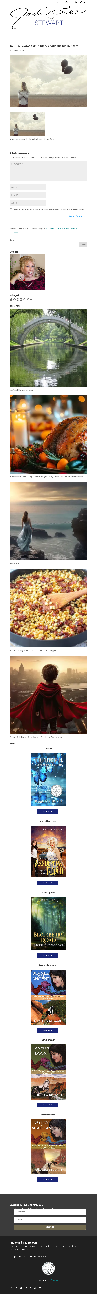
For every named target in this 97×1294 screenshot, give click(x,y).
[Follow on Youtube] (85, 2)
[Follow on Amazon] (57, 2)
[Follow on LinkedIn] (71, 2)
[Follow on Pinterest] (76, 2)
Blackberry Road (48, 892)
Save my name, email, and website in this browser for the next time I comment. (49, 209)
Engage (54, 1280)
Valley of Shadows (48, 1114)
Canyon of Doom (48, 1039)
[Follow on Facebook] (62, 2)
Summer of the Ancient (48, 965)
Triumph (48, 748)
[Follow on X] (81, 2)
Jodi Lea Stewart (18, 50)
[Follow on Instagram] (66, 2)
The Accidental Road (48, 821)
